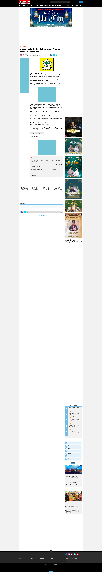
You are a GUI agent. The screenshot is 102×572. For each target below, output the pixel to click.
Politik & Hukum (75, 5)
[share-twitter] (54, 55)
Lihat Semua (41, 215)
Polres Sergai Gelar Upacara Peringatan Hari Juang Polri (74, 432)
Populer (81, 2)
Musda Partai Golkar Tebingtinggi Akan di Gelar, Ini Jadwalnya (44, 138)
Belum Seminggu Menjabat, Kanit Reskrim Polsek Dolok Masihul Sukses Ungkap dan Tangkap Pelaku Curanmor (75, 421)
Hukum (20, 558)
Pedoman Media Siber (69, 558)
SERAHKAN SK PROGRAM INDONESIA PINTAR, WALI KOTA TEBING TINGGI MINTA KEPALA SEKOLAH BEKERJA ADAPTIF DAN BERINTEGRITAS (75, 427)
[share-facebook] (51, 55)
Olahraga (69, 5)
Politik (36, 133)
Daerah (28, 5)
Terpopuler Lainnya (73, 437)
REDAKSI (67, 557)
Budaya (69, 456)
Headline (32, 5)
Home (20, 5)
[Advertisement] (51, 35)
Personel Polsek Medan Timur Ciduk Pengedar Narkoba (72, 485)
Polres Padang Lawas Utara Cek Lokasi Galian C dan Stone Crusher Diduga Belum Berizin (75, 409)
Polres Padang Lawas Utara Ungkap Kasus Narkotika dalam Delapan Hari (74, 415)
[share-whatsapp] (56, 55)
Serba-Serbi (51, 5)
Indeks (24, 5)
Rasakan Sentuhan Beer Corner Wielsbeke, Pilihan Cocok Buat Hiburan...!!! (72, 511)
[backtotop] (51, 551)
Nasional (46, 5)
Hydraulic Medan (73, 557)
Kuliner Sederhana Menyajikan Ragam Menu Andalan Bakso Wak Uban (73, 503)
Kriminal (37, 5)
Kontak (75, 558)
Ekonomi (64, 5)
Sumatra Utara (58, 5)
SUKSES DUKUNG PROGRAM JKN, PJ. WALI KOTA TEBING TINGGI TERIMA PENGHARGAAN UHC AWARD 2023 (73, 476)
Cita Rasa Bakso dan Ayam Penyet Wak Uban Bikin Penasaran (73, 507)
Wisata (81, 5)
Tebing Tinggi (41, 133)
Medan (41, 5)
